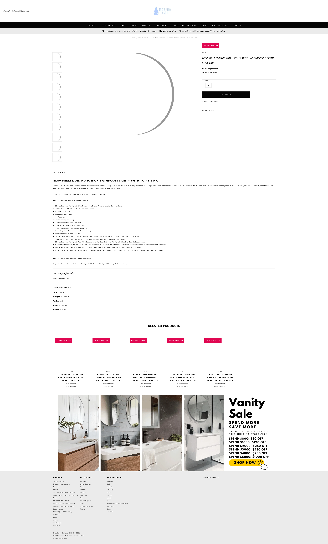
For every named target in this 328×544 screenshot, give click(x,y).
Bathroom (161, 25)
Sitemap (56, 525)
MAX (109, 501)
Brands (133, 25)
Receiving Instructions (61, 484)
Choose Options (70, 363)
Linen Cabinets (108, 25)
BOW (109, 492)
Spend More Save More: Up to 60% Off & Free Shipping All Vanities (130, 31)
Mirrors (146, 25)
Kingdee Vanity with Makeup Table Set (117, 504)
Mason (109, 495)
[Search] (312, 11)
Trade (204, 25)
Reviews (237, 25)
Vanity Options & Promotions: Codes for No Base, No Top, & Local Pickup (64, 506)
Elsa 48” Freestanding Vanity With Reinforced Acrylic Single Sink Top (145, 377)
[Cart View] (323, 11)
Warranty (56, 514)
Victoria (110, 487)
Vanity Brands (58, 481)
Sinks (122, 25)
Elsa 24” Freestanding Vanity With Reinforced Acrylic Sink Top (71, 377)
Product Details (208, 110)
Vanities (91, 25)
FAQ (55, 517)
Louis (109, 498)
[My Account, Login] (318, 11)
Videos (55, 490)
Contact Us (57, 523)
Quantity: (205, 81)
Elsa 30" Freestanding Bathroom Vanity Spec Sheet (72, 258)
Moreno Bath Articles (61, 501)
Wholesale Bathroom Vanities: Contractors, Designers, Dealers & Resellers (65, 495)
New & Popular (189, 25)
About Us (56, 520)
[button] (164, 433)
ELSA (109, 484)
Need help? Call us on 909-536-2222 (16, 11)
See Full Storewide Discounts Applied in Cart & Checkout (203, 31)
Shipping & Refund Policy (62, 512)
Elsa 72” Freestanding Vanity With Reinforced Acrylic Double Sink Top (220, 377)
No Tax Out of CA (169, 31)
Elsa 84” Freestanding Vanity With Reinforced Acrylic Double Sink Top (183, 377)
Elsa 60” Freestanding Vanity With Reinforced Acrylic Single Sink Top (108, 377)
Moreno (110, 481)
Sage (109, 509)
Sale (175, 25)
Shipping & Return (220, 25)
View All (110, 512)
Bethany (110, 490)
